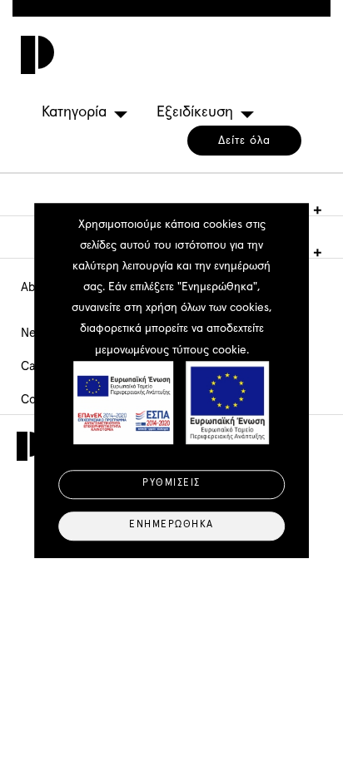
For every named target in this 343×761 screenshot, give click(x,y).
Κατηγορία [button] (74, 112)
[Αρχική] (33, 55)
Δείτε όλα (244, 140)
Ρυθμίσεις (171, 484)
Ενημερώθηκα (171, 526)
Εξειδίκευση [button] (195, 112)
